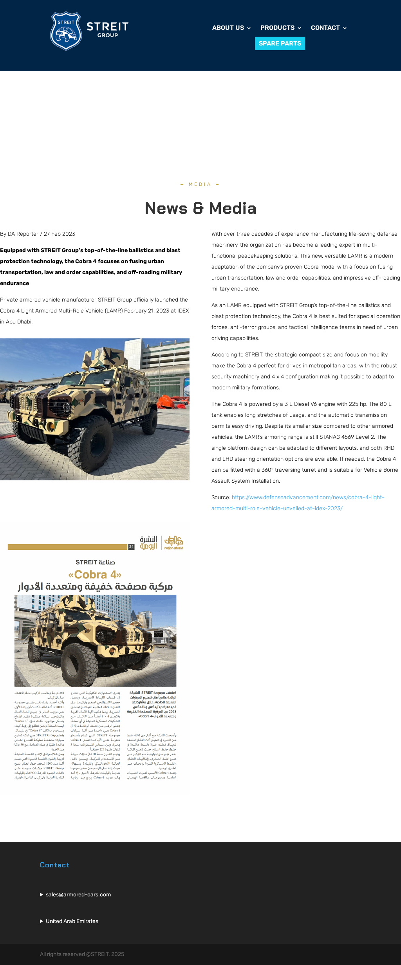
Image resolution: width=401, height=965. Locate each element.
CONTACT (325, 28)
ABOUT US (228, 28)
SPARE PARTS (280, 43)
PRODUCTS (277, 28)
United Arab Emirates (72, 921)
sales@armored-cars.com (78, 894)
